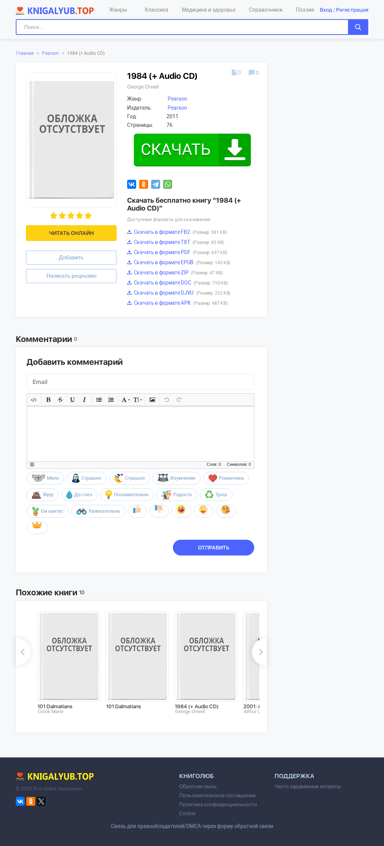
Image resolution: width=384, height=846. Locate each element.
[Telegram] (155, 184)
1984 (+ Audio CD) (197, 706)
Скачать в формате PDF (180, 252)
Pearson (50, 53)
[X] (41, 801)
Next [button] (259, 651)
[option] (66, 662)
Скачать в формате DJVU (181, 293)
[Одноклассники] (143, 184)
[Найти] (358, 27)
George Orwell (143, 87)
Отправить (214, 548)
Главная (25, 53)
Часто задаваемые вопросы (307, 786)
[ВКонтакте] (131, 184)
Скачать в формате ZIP (178, 272)
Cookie (187, 813)
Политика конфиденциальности (218, 804)
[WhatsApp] (167, 184)
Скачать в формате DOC (180, 283)
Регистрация (352, 10)
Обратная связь (198, 786)
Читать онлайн (71, 233)
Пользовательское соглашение (217, 795)
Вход (326, 10)
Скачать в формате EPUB (181, 262)
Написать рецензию (71, 276)
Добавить (71, 257)
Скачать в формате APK (180, 303)
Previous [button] (23, 651)
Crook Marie (50, 711)
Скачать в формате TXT (178, 242)
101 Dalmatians (55, 706)
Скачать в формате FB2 (179, 232)
